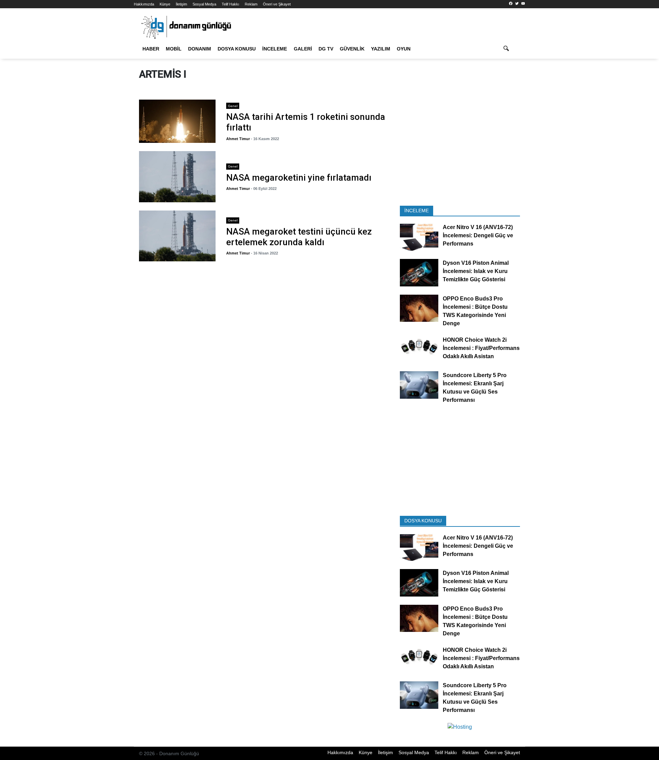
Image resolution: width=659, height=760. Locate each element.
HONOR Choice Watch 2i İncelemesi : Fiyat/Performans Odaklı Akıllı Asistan (481, 348)
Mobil (174, 49)
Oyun (404, 49)
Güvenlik (352, 49)
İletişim (181, 4)
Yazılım (380, 49)
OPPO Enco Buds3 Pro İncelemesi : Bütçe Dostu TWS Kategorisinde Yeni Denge (475, 311)
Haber (150, 49)
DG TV (326, 49)
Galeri (303, 49)
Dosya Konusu (237, 49)
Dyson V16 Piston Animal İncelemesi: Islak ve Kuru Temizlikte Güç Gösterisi (476, 271)
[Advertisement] (103, 124)
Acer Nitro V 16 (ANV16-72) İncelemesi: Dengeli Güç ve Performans (478, 236)
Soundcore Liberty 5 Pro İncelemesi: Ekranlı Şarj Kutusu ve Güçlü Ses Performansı (475, 388)
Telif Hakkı (230, 4)
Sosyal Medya (204, 4)
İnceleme (274, 49)
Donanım (199, 49)
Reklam (251, 4)
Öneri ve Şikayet (277, 4)
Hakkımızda (144, 4)
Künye (165, 4)
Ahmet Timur (238, 139)
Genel (233, 106)
